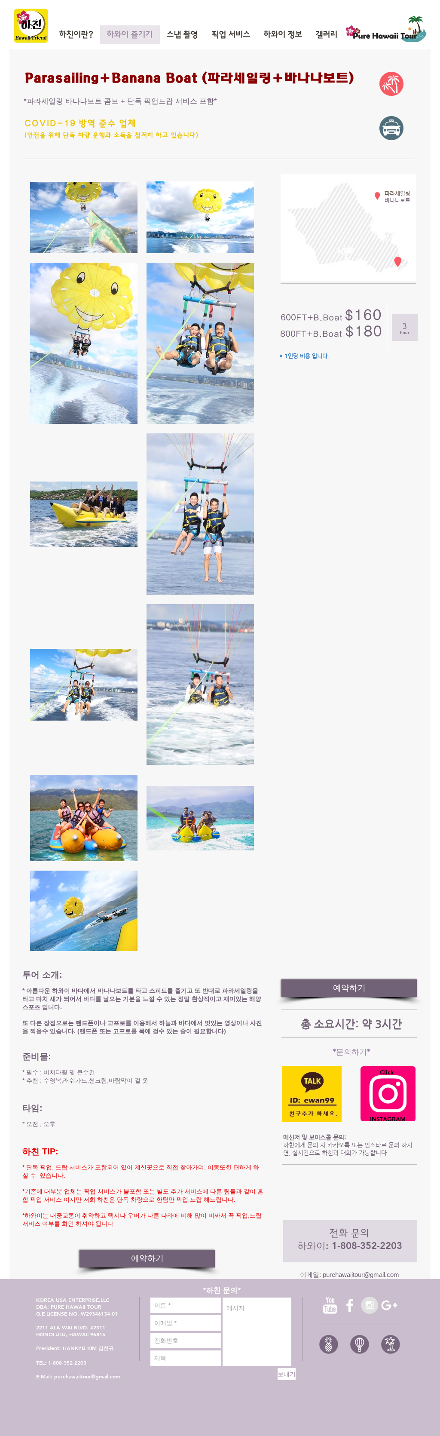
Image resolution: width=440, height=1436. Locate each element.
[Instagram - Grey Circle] (369, 1305)
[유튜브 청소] (330, 1305)
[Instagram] (388, 1093)
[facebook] (349, 1305)
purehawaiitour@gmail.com (361, 1274)
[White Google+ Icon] (389, 1305)
